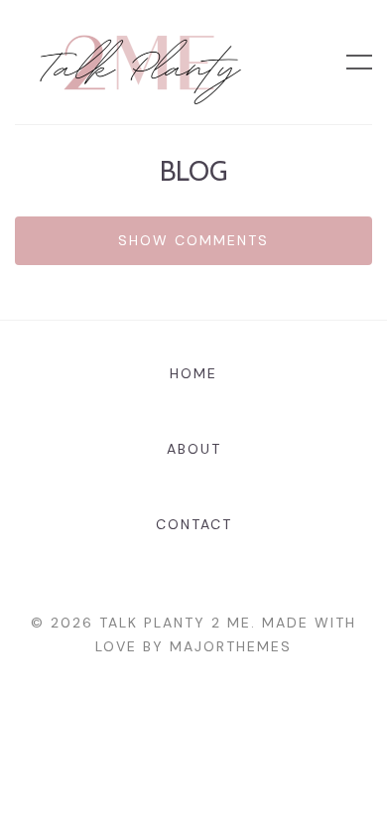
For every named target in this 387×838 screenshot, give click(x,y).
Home (193, 373)
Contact (194, 524)
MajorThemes (231, 646)
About (194, 449)
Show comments (193, 240)
